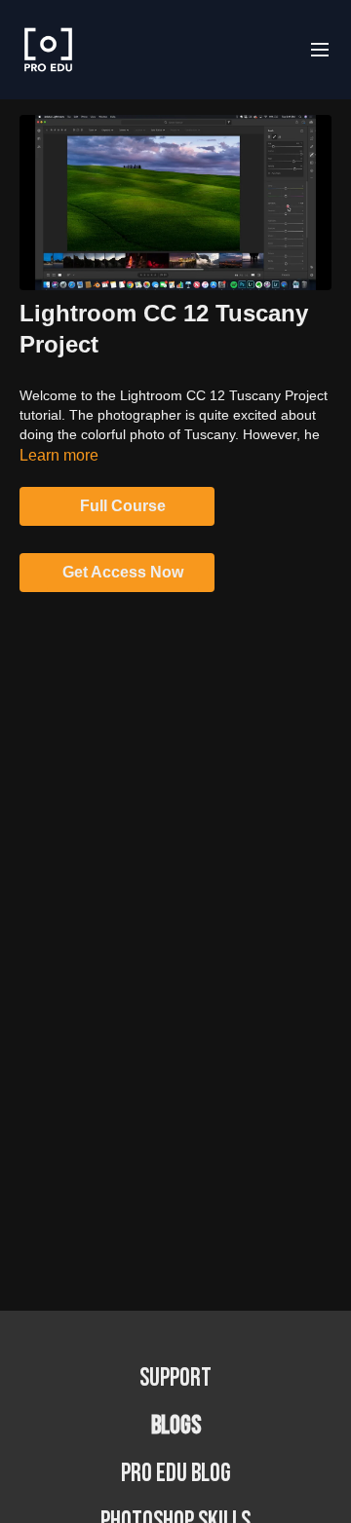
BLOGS (176, 1426)
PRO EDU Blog (176, 1474)
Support (175, 1378)
